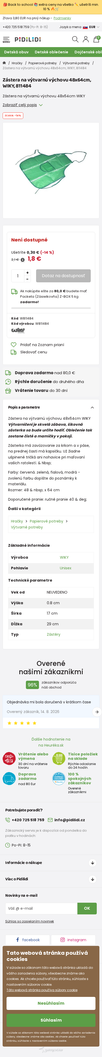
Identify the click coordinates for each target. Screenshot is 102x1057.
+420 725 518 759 (16, 27)
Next (97, 712)
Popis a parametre (24, 407)
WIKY (64, 557)
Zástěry (53, 634)
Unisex (65, 568)
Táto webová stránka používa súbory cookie (42, 990)
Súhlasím (51, 1020)
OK (87, 908)
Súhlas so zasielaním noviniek (29, 921)
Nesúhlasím (51, 1003)
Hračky (17, 63)
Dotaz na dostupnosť (63, 276)
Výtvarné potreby (76, 63)
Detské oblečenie (51, 52)
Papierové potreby (43, 63)
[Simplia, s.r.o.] (51, 1050)
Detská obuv (16, 52)
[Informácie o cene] (23, 260)
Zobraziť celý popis (20, 104)
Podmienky (62, 18)
